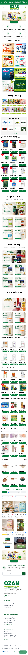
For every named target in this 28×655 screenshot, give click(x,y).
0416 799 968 (9, 624)
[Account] (23, 7)
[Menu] (3, 8)
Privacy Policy (5, 648)
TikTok (24, 492)
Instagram (18, 492)
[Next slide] (26, 2)
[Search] (6, 8)
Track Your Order (8, 607)
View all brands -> (14, 133)
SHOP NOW (14, 21)
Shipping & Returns (8, 605)
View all (25, 138)
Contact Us (6, 610)
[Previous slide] (1, 2)
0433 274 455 (9, 639)
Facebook (11, 492)
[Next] (24, 522)
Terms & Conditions (15, 648)
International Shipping (9, 603)
